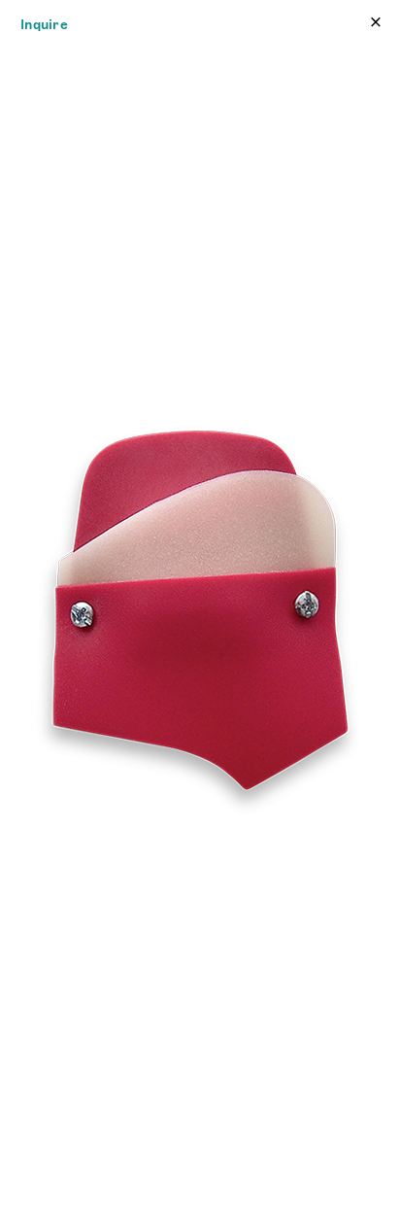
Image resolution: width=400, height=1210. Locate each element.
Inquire (44, 24)
